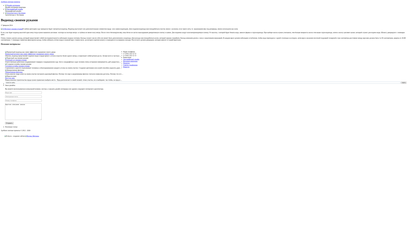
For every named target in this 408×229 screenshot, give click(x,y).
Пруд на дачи (10, 78)
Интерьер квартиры (130, 61)
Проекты (126, 63)
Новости (126, 67)
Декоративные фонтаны (14, 72)
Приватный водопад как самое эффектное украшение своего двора (29, 54)
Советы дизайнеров (130, 65)
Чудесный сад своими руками (16, 60)
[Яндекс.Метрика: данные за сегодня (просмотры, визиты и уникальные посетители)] (32, 136)
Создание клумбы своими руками (17, 66)
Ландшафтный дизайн (131, 59)
